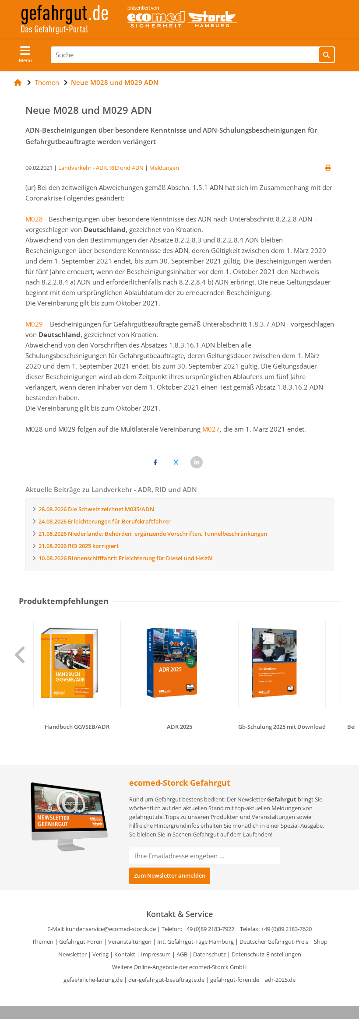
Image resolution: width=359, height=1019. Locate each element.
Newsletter (72, 954)
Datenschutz (209, 954)
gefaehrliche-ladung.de (93, 980)
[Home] (17, 82)
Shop (320, 941)
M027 (211, 429)
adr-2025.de (280, 980)
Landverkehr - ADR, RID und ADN (101, 168)
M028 (34, 218)
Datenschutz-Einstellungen (266, 954)
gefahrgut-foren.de (234, 980)
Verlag (100, 954)
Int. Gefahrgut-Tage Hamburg (195, 941)
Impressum (156, 954)
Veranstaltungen (129, 941)
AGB (181, 954)
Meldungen (164, 168)
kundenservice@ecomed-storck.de (111, 929)
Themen (42, 941)
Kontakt (124, 954)
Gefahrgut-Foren (80, 941)
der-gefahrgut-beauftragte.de (166, 980)
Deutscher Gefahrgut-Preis (273, 941)
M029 (34, 324)
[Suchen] (326, 54)
